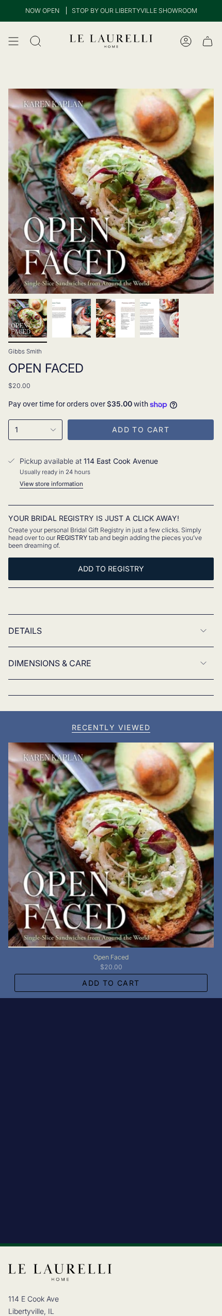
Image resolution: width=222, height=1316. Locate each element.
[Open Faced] (111, 845)
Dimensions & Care (49, 663)
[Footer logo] (60, 1272)
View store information (51, 483)
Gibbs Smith (25, 351)
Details (25, 631)
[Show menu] (13, 41)
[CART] (207, 41)
